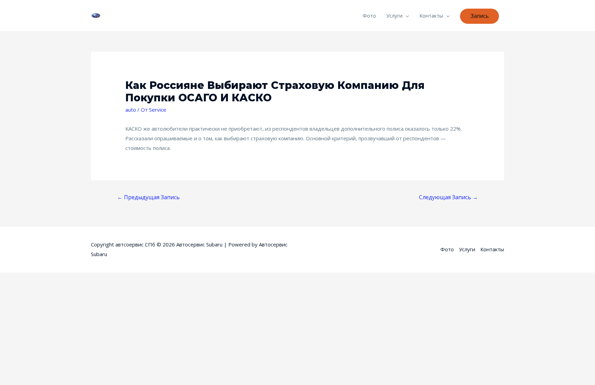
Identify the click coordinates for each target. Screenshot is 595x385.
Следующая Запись (448, 197)
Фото (369, 15)
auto (130, 109)
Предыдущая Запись (148, 197)
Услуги (394, 15)
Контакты (431, 15)
